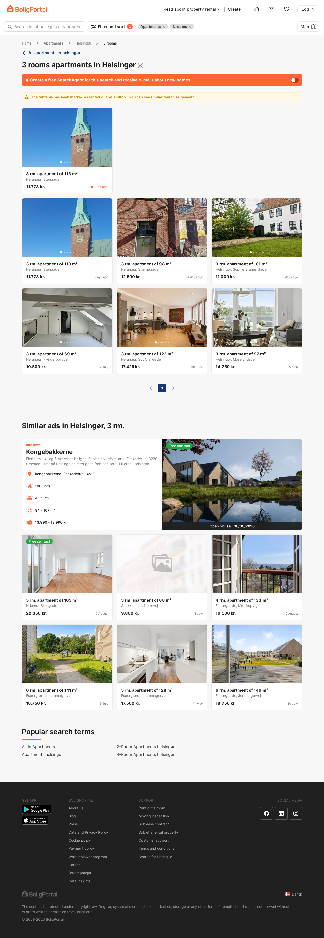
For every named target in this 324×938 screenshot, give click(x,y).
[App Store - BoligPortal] (35, 820)
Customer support (154, 840)
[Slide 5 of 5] (73, 162)
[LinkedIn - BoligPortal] (281, 813)
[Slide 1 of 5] (61, 162)
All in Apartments (38, 746)
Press (73, 824)
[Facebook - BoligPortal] (266, 813)
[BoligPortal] (27, 9)
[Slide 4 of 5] (70, 162)
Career (74, 865)
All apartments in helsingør (54, 52)
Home (26, 43)
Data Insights (79, 881)
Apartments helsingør (42, 754)
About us (76, 808)
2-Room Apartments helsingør (146, 746)
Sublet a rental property (158, 832)
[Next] (173, 388)
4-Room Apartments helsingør (146, 754)
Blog (72, 816)
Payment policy (81, 848)
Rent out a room (152, 808)
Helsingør (83, 43)
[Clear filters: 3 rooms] (190, 26)
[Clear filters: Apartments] (164, 26)
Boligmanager (80, 873)
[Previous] (151, 388)
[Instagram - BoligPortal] (296, 813)
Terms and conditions (156, 848)
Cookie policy (80, 840)
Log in (308, 9)
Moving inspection (154, 816)
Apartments (53, 43)
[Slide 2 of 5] (64, 162)
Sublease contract (154, 824)
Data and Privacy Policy (88, 832)
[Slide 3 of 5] (67, 162)
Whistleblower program (88, 857)
